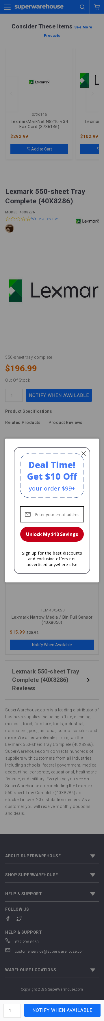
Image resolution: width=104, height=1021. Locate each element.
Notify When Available (62, 1010)
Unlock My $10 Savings (52, 534)
